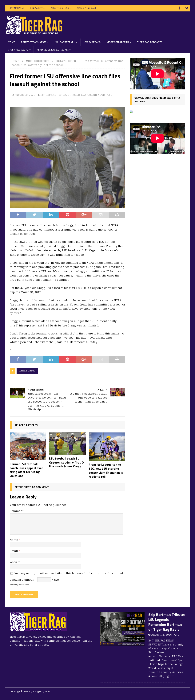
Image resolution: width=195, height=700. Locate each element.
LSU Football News (33, 42)
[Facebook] (179, 8)
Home (11, 42)
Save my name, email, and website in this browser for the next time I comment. (69, 573)
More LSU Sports (118, 42)
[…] (176, 676)
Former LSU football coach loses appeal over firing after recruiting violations (26, 470)
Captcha (15, 579)
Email (14, 550)
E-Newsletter (37, 8)
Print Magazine (16, 8)
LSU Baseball (92, 42)
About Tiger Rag (60, 8)
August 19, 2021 (25, 95)
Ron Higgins (48, 95)
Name (14, 539)
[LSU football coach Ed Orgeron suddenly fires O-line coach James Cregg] (67, 443)
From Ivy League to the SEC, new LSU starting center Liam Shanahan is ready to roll (106, 470)
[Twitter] (186, 8)
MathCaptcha (23, 584)
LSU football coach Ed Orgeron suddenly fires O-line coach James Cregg (67, 462)
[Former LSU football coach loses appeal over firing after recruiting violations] (28, 446)
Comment (16, 511)
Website (15, 562)
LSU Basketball (65, 42)
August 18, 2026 (161, 634)
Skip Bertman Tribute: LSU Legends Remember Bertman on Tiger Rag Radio (166, 622)
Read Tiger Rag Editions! (53, 50)
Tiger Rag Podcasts (149, 42)
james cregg (27, 371)
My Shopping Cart (86, 8)
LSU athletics (71, 95)
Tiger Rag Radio (18, 50)
